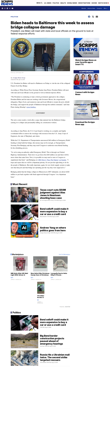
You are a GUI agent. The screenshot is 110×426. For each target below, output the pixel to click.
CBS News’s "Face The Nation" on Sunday (52, 160)
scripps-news (8, 8)
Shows (94, 3)
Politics (56, 3)
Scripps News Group (19, 78)
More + (106, 8)
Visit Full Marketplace (64, 254)
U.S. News (47, 3)
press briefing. (31, 107)
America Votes (91, 8)
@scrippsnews (13, 8)
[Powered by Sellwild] (67, 306)
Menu (39, 3)
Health (63, 3)
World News (72, 3)
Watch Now (103, 3)
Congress (99, 8)
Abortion (83, 8)
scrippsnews (3, 8)
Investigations (84, 3)
